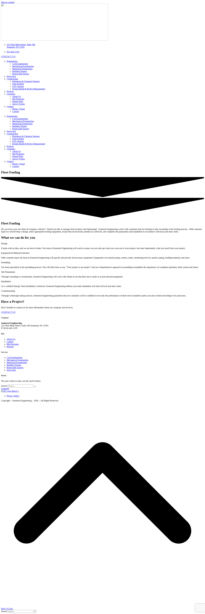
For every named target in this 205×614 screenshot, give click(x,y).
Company (11, 94)
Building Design (19, 71)
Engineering (12, 61)
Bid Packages (18, 99)
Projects (10, 91)
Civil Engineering (20, 64)
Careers (15, 111)
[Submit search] (35, 611)
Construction (12, 79)
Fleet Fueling (18, 84)
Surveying (11, 76)
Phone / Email (18, 109)
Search (4, 386)
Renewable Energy (20, 74)
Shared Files (17, 101)
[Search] (35, 386)
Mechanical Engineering (23, 66)
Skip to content (7, 2)
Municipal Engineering (22, 69)
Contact (10, 106)
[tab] (102, 243)
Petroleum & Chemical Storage (26, 81)
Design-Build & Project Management (28, 89)
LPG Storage (18, 86)
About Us (16, 96)
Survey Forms (18, 104)
